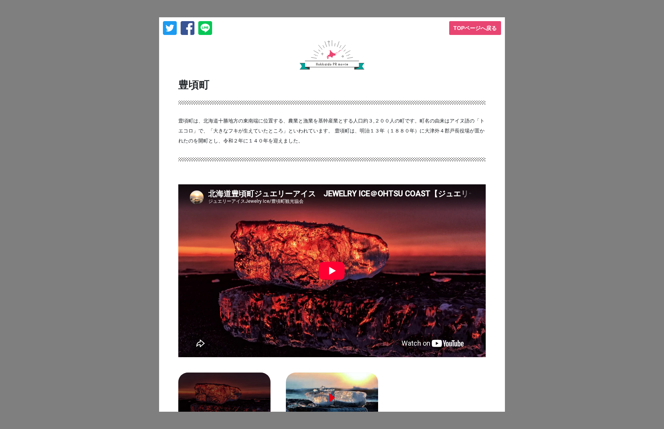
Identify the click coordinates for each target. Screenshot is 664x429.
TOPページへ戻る (475, 28)
